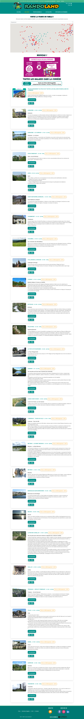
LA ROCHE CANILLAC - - (38, 532)
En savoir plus (32, 99)
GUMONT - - (33, 368)
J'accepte (58, 1)
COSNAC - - (34, 279)
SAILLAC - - (34, 567)
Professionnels (37, 12)
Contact (37, 711)
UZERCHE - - (34, 662)
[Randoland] (42, 5)
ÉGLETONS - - (34, 326)
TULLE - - (34, 610)
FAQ (19, 711)
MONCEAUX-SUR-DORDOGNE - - (39, 490)
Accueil (19, 12)
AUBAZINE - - (35, 110)
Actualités (49, 12)
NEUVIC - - (33, 511)
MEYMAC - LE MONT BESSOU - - (40, 443)
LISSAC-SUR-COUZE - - (37, 398)
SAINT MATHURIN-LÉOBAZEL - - (39, 196)
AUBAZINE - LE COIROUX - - (39, 132)
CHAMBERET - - (35, 216)
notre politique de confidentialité (50, 1)
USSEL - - (34, 641)
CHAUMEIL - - (35, 238)
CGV (32, 711)
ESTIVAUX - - (34, 304)
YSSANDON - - (34, 683)
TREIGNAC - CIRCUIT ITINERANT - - (40, 589)
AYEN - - (33, 173)
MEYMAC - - (34, 469)
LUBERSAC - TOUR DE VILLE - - (39, 418)
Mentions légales (26, 711)
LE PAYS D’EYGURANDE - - (38, 349)
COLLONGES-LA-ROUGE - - (38, 259)
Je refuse (62, 1)
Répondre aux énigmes (61, 12)
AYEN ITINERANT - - (36, 153)
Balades (27, 12)
